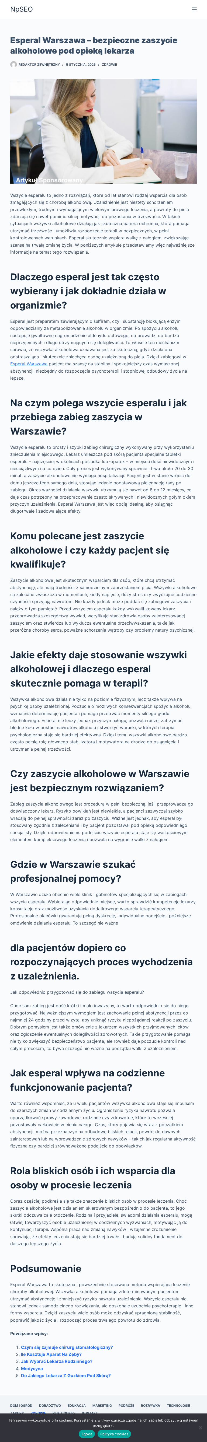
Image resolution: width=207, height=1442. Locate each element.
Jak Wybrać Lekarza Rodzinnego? (56, 1361)
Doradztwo (50, 1406)
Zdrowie (109, 64)
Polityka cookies (114, 1434)
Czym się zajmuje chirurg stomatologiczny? (67, 1347)
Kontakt (90, 1413)
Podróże (126, 1406)
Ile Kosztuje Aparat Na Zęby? (51, 1354)
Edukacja (77, 1406)
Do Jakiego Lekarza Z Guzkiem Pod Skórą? (66, 1375)
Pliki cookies (64, 1413)
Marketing (102, 1406)
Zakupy (17, 1413)
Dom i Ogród (21, 1406)
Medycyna (32, 1368)
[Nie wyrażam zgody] (200, 1427)
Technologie (178, 1406)
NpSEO (21, 9)
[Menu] (194, 9)
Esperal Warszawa (28, 363)
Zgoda (86, 1434)
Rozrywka (150, 1406)
